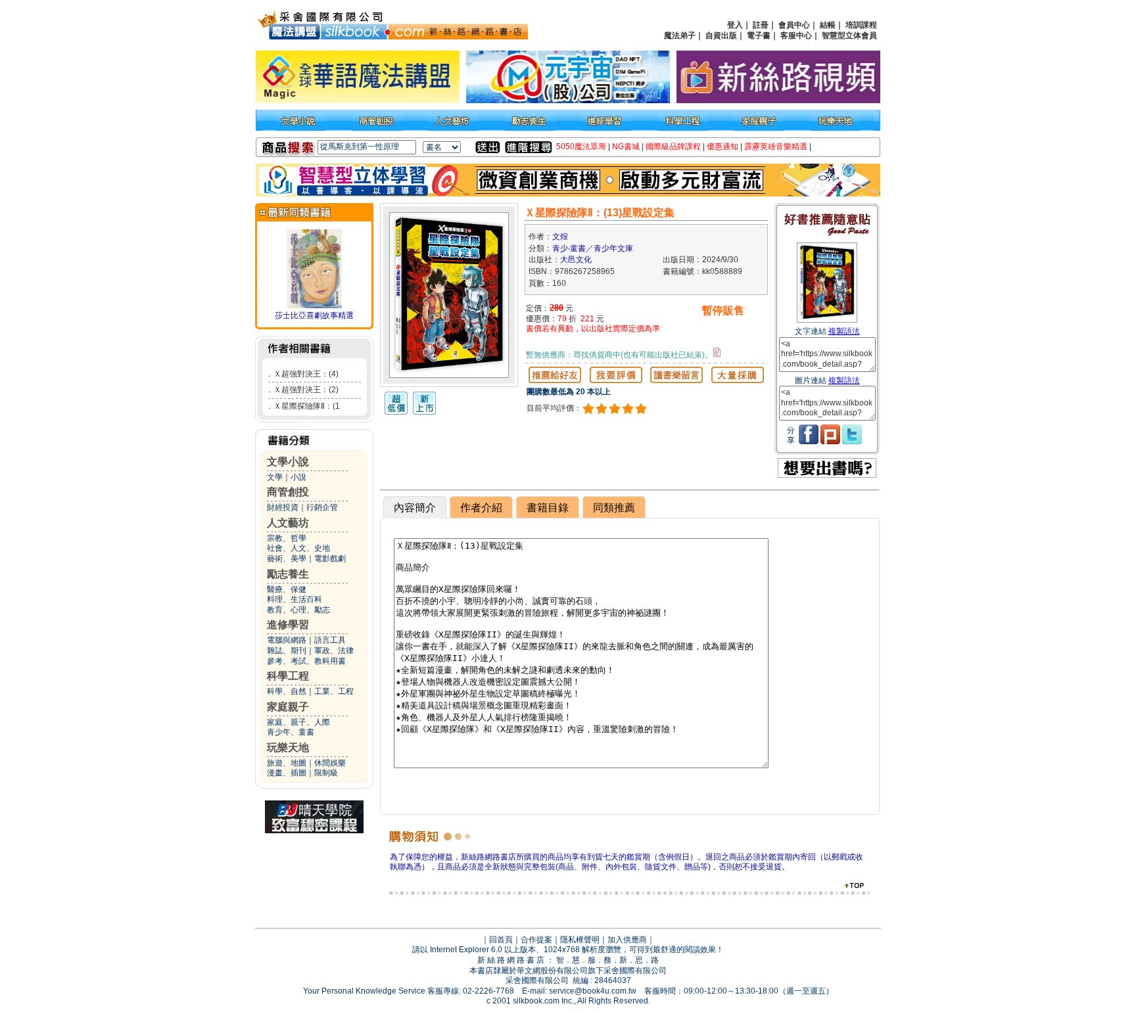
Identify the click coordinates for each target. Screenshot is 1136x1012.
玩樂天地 (288, 747)
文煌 (560, 236)
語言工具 (330, 640)
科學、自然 (286, 691)
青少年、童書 (290, 732)
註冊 (761, 25)
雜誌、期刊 (286, 650)
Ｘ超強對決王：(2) (306, 389)
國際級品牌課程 (673, 146)
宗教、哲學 (286, 538)
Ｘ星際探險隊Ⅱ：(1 (306, 406)
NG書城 (626, 146)
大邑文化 (576, 259)
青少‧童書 (569, 248)
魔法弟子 (680, 35)
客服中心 (796, 35)
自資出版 (721, 35)
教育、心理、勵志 (298, 609)
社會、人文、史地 (298, 548)
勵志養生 (288, 574)
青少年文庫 (613, 248)
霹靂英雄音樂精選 (775, 146)
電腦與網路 (286, 640)
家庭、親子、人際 (298, 722)
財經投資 (282, 507)
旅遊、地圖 (286, 763)
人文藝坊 (288, 522)
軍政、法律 (334, 650)
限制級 (326, 772)
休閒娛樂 (330, 763)
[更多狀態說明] (717, 352)
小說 (298, 477)
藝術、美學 (286, 558)
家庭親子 (288, 706)
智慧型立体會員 (849, 35)
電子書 (758, 35)
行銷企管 (322, 507)
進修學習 (288, 624)
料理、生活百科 (294, 599)
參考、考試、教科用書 (306, 661)
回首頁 (501, 939)
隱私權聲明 (580, 939)
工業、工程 (334, 691)
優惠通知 (722, 146)
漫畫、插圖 (286, 772)
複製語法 (844, 331)
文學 (275, 477)
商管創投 (288, 491)
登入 (735, 25)
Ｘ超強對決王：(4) (306, 374)
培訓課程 (861, 25)
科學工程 (288, 675)
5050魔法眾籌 (581, 146)
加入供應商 (627, 939)
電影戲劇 (330, 558)
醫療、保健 (286, 589)
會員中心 (794, 25)
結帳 (828, 25)
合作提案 (536, 939)
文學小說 (288, 461)
